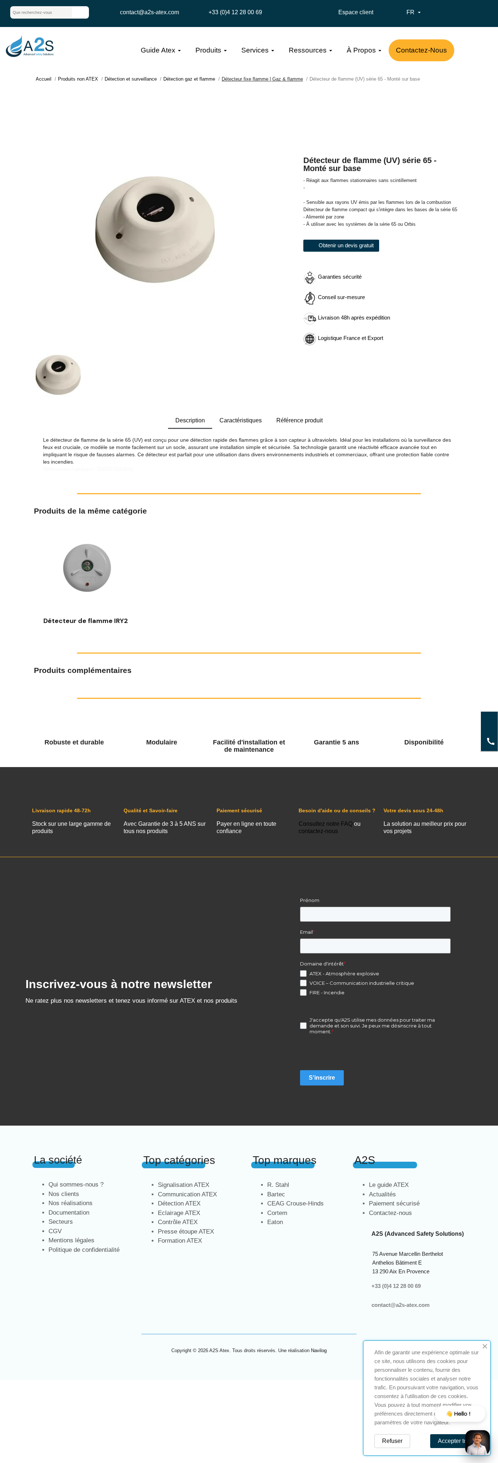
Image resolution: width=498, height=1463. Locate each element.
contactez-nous (318, 831)
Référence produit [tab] (299, 420)
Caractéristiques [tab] (240, 420)
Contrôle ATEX (178, 1222)
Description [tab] (190, 420)
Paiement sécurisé (394, 1203)
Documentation (68, 1212)
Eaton (275, 1222)
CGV (55, 1231)
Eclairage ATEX (179, 1213)
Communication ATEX (187, 1194)
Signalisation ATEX (183, 1184)
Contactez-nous (390, 1213)
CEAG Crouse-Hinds (295, 1203)
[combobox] (35, 12)
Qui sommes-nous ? (76, 1184)
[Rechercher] (80, 12)
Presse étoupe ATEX (186, 1231)
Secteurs (60, 1221)
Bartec (276, 1194)
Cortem (277, 1213)
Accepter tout (455, 1441)
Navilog (319, 1350)
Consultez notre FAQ (326, 824)
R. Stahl (278, 1184)
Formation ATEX (180, 1240)
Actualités (382, 1194)
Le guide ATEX (389, 1184)
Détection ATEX (179, 1203)
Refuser (392, 1441)
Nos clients (63, 1194)
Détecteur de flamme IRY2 (85, 620)
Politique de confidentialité (84, 1249)
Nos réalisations (70, 1203)
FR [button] (414, 12)
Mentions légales (71, 1240)
